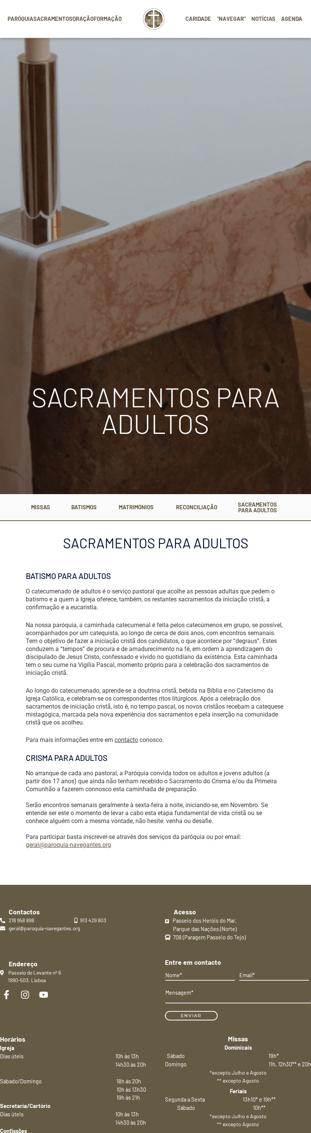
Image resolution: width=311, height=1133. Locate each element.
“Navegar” (231, 18)
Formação (108, 18)
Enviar (191, 1015)
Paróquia (20, 18)
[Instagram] (25, 994)
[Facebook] (6, 994)
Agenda (291, 18)
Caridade (198, 18)
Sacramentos (52, 18)
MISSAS (40, 507)
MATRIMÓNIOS (136, 507)
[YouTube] (43, 994)
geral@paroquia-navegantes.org (68, 844)
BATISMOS (84, 507)
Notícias (263, 18)
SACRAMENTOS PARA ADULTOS (257, 507)
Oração (83, 18)
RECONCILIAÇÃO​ (196, 507)
